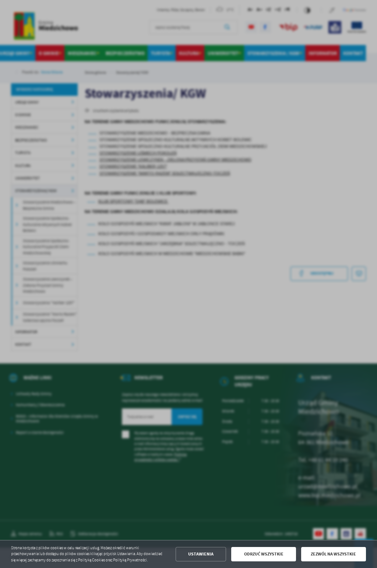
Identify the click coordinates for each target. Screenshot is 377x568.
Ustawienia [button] (201, 554)
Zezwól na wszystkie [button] (333, 554)
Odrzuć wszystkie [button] (263, 554)
